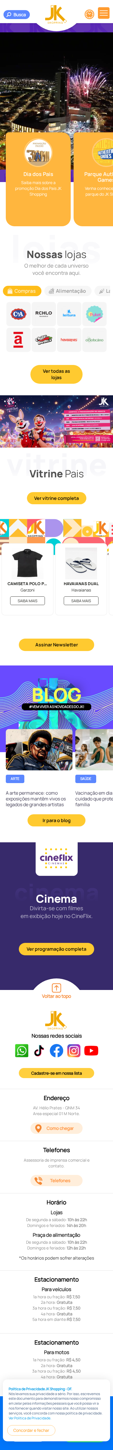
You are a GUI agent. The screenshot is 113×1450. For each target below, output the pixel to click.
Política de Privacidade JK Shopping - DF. (40, 1388)
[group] (38, 179)
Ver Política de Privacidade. (30, 1418)
